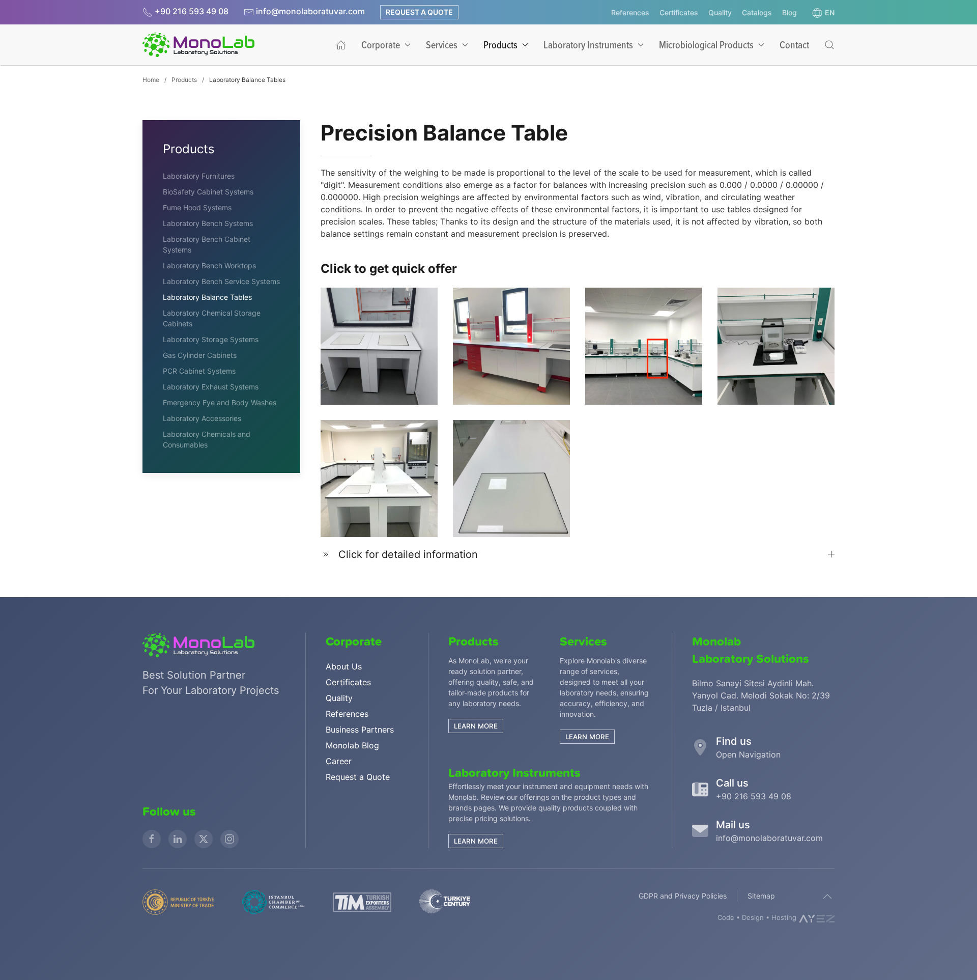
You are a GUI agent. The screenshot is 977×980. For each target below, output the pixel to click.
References (630, 12)
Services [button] (441, 45)
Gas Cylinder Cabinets (200, 355)
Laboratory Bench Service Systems (221, 281)
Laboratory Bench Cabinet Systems (206, 244)
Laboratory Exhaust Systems (210, 386)
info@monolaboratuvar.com (310, 11)
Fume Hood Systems (197, 207)
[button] (823, 13)
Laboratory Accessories (202, 418)
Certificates (678, 12)
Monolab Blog (352, 745)
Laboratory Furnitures (199, 176)
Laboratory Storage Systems (210, 339)
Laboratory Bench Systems (208, 223)
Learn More (476, 841)
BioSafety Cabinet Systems (208, 191)
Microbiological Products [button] (706, 45)
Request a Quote (419, 12)
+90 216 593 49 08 (190, 11)
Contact (794, 45)
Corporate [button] (380, 45)
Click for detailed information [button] (408, 554)
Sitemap (761, 895)
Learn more (476, 726)
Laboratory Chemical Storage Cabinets (212, 318)
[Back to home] (198, 44)
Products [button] (500, 45)
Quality (720, 12)
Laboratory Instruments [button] (588, 45)
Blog (789, 12)
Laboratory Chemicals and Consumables (206, 439)
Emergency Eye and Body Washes (219, 402)
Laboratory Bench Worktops (209, 265)
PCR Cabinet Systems (199, 371)
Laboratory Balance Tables (207, 297)
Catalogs (757, 12)
